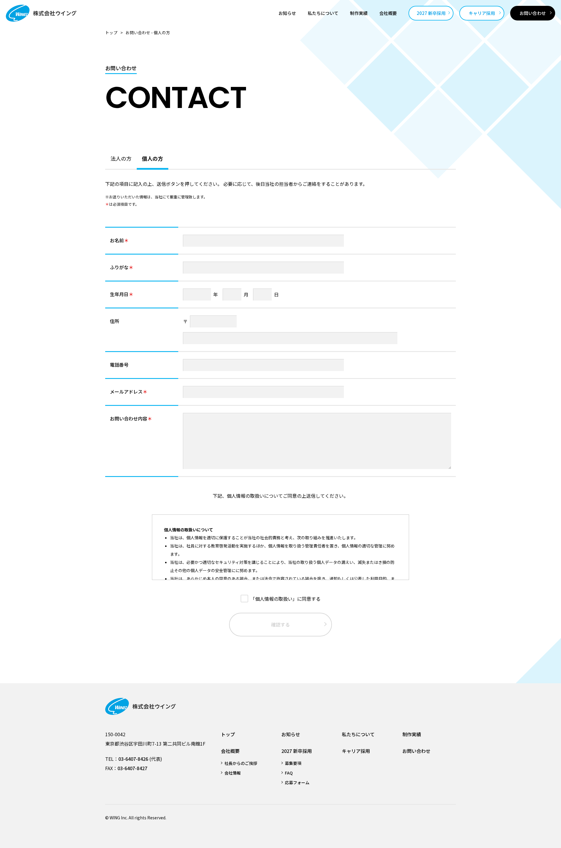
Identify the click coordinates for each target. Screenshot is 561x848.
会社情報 (232, 773)
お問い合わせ (416, 750)
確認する (280, 624)
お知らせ (290, 734)
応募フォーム (297, 782)
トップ (111, 32)
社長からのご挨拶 (240, 763)
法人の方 (120, 158)
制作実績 (411, 734)
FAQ (289, 773)
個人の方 (152, 158)
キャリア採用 (356, 750)
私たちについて (358, 734)
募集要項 (293, 763)
